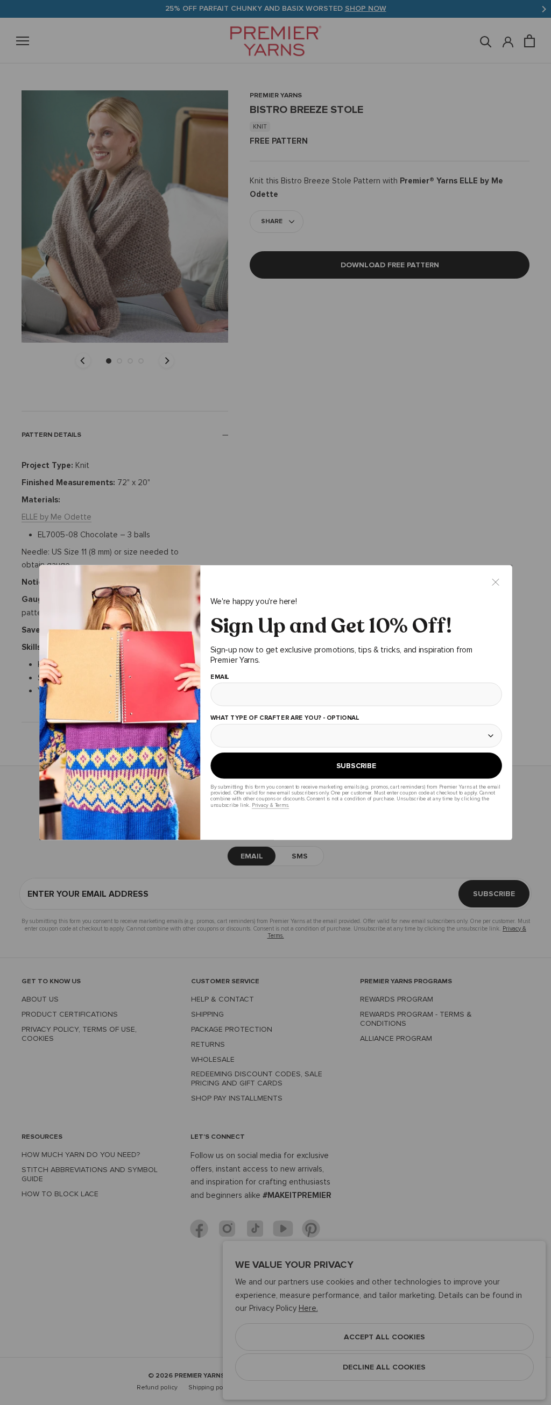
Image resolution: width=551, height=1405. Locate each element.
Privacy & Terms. (269, 805)
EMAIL (219, 677)
